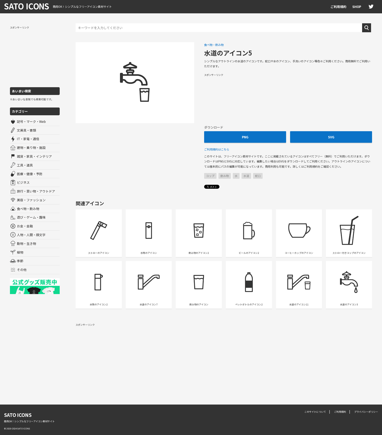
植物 (20, 252)
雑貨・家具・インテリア (34, 156)
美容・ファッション (31, 199)
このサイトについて (315, 411)
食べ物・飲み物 (28, 208)
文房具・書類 (26, 130)
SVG (331, 137)
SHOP (356, 6)
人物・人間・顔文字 (31, 234)
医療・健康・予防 (29, 173)
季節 (20, 260)
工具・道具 (25, 165)
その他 (21, 269)
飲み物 (224, 176)
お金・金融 (25, 226)
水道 (246, 176)
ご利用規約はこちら (216, 149)
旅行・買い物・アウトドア (36, 191)
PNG (245, 137)
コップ (210, 176)
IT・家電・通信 (28, 138)
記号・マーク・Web (31, 121)
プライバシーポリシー (366, 411)
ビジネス (23, 182)
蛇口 (258, 176)
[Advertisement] (35, 56)
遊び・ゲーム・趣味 (31, 217)
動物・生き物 (26, 243)
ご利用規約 (338, 6)
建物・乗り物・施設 (31, 147)
